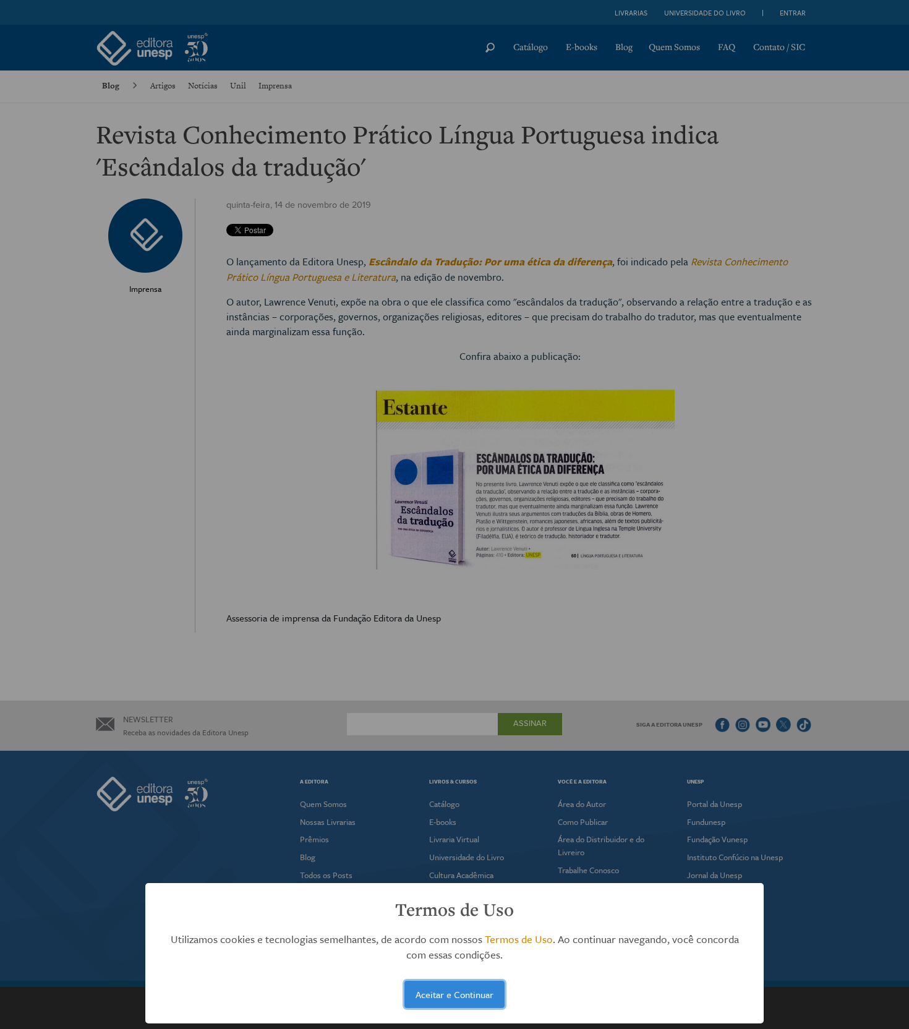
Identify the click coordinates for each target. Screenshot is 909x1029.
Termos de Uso (519, 939)
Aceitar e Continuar (454, 994)
